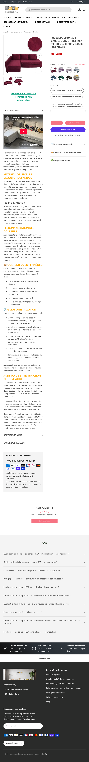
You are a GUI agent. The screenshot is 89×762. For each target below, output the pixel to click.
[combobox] (48, 9)
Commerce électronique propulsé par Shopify (32, 754)
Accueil (5, 32)
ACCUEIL (7, 17)
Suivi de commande (54, 697)
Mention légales (53, 674)
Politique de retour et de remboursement (64, 688)
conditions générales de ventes (60, 683)
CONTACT (7, 26)
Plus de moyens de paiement (68, 135)
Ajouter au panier (75, 123)
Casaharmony (13, 754)
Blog (48, 701)
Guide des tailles (79, 64)
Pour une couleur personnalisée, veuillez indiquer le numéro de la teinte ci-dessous (67, 105)
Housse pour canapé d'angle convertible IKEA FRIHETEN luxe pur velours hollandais (24, 32)
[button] (84, 9)
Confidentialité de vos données (60, 679)
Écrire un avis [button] (44, 521)
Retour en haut (44, 658)
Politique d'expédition (55, 692)
